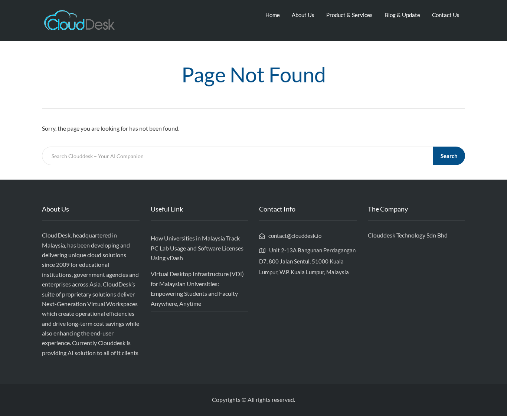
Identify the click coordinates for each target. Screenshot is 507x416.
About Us (303, 15)
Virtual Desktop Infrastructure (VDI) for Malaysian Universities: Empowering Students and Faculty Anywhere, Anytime (197, 288)
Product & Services (349, 15)
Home (272, 15)
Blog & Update (402, 15)
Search (449, 156)
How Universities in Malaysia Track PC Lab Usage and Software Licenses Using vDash (197, 248)
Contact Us (445, 15)
